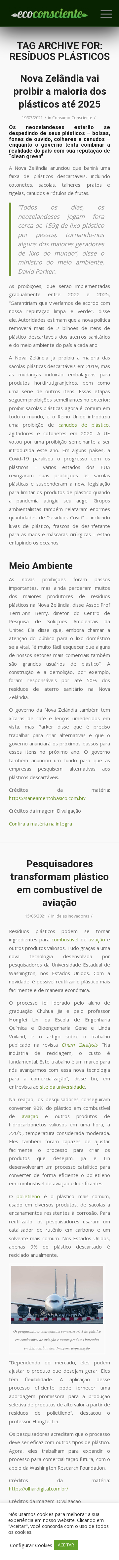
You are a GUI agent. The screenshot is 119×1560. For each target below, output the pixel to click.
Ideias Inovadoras (72, 916)
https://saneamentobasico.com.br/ (47, 798)
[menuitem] (101, 14)
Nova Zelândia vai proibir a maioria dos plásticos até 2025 (59, 91)
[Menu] (101, 14)
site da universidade (62, 1086)
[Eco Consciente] (49, 13)
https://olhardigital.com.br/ (38, 1488)
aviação (97, 939)
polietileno (28, 1196)
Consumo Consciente (72, 117)
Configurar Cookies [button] (31, 1545)
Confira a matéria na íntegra (40, 823)
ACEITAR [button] (66, 1545)
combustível (65, 939)
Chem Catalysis (79, 1044)
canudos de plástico (84, 424)
